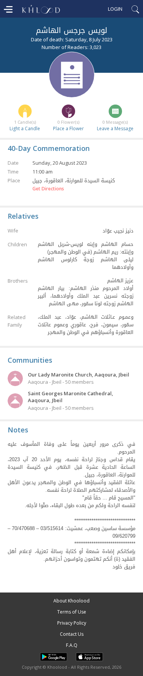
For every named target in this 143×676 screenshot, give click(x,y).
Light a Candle (25, 128)
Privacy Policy (71, 623)
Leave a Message (115, 128)
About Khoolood (71, 600)
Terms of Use (71, 612)
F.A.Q (71, 645)
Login (115, 8)
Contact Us (72, 634)
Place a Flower (68, 128)
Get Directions (48, 189)
